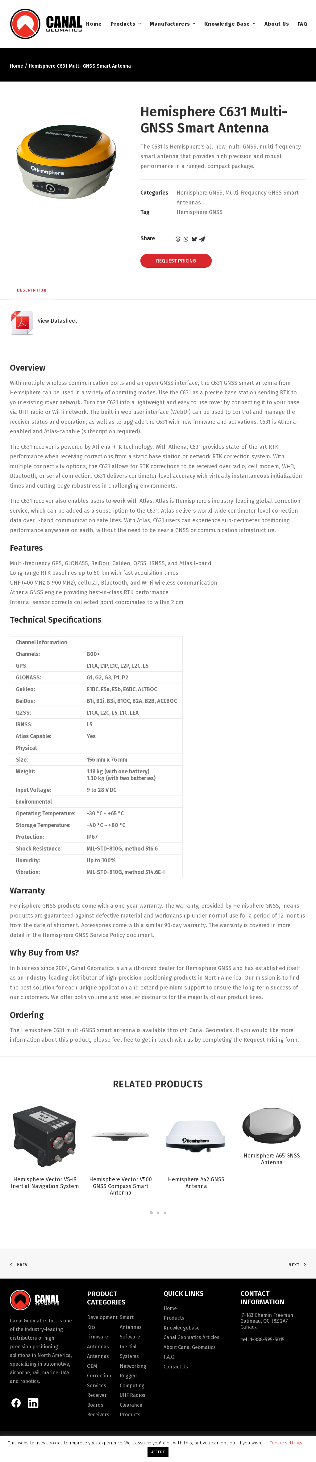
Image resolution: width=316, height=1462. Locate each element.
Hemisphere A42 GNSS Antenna (196, 1183)
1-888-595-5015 (267, 1339)
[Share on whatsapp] (186, 239)
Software (130, 1337)
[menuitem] (94, 24)
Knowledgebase (182, 1328)
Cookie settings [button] (285, 1443)
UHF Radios (132, 1395)
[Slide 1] (151, 1212)
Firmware (97, 1337)
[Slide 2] (158, 1212)
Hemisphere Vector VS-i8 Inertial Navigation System (45, 1183)
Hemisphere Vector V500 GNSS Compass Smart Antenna (120, 1186)
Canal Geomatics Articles (191, 1337)
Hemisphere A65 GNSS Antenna (271, 1159)
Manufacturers (170, 24)
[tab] (32, 292)
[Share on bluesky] (194, 239)
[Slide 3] (164, 1212)
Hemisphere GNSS (199, 192)
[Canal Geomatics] (46, 23)
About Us (276, 24)
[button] (45, 1136)
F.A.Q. (170, 1357)
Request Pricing (176, 261)
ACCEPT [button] (158, 1452)
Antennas (98, 1347)
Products (122, 24)
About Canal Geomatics (190, 1347)
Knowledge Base (227, 24)
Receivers (98, 1415)
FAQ (303, 24)
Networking (133, 1366)
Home (94, 24)
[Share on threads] (178, 239)
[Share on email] (202, 239)
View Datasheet (56, 320)
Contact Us (176, 1367)
